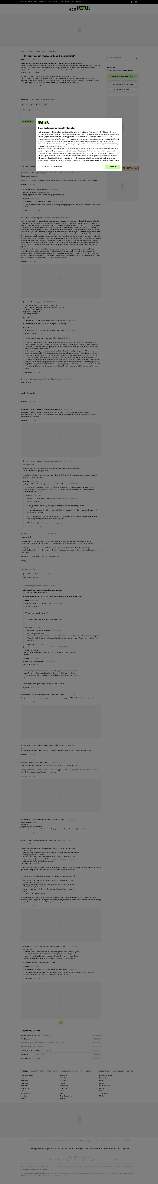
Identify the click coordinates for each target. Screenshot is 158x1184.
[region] (79, 144)
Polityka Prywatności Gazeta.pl (102, 160)
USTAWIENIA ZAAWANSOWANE (52, 167)
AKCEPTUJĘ (113, 167)
